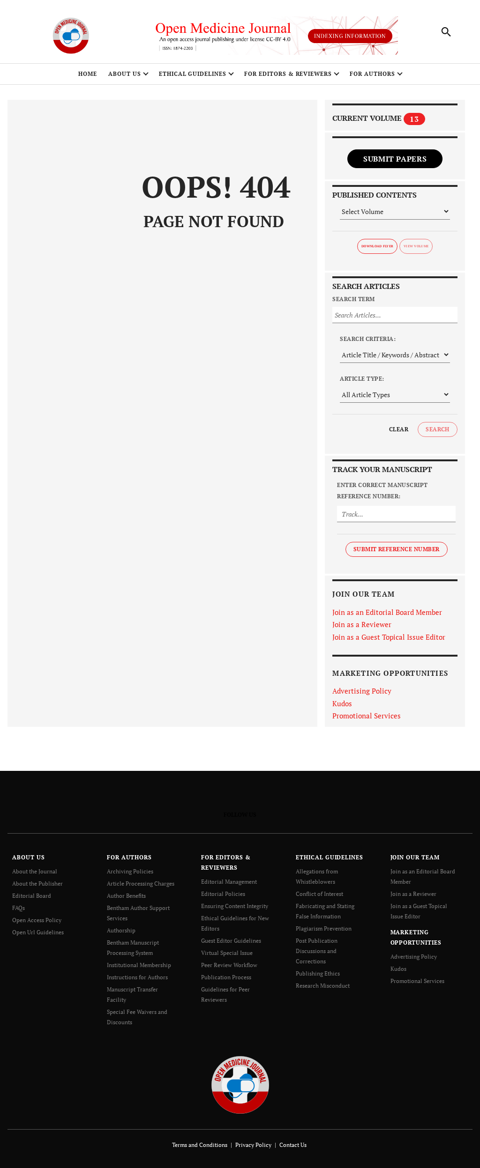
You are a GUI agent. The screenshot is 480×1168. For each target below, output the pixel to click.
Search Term (353, 299)
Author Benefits (126, 895)
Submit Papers (395, 159)
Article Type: (362, 378)
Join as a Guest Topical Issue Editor (388, 637)
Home (87, 73)
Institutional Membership (139, 964)
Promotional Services (366, 715)
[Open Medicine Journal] (240, 1084)
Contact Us (293, 1144)
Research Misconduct (323, 985)
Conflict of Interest (319, 893)
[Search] (446, 31)
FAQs (18, 907)
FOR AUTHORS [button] (372, 73)
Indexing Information (350, 35)
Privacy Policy (253, 1144)
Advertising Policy (361, 690)
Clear (398, 429)
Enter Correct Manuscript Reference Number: (382, 490)
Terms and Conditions (199, 1144)
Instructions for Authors (137, 977)
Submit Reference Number (396, 549)
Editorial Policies (223, 893)
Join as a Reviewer (361, 624)
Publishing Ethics (318, 973)
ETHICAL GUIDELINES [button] (192, 73)
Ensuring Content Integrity (234, 905)
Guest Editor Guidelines (231, 940)
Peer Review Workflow (229, 964)
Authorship (121, 930)
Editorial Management (229, 881)
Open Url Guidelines (38, 932)
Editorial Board (31, 895)
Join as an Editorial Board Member (387, 612)
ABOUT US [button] (124, 73)
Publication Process (226, 977)
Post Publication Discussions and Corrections (317, 951)
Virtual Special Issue (227, 952)
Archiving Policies (130, 871)
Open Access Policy (36, 920)
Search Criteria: (368, 338)
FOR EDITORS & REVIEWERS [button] (288, 73)
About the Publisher (37, 883)
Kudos (342, 703)
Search (438, 429)
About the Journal (34, 871)
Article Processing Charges (140, 883)
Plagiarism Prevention (324, 928)
